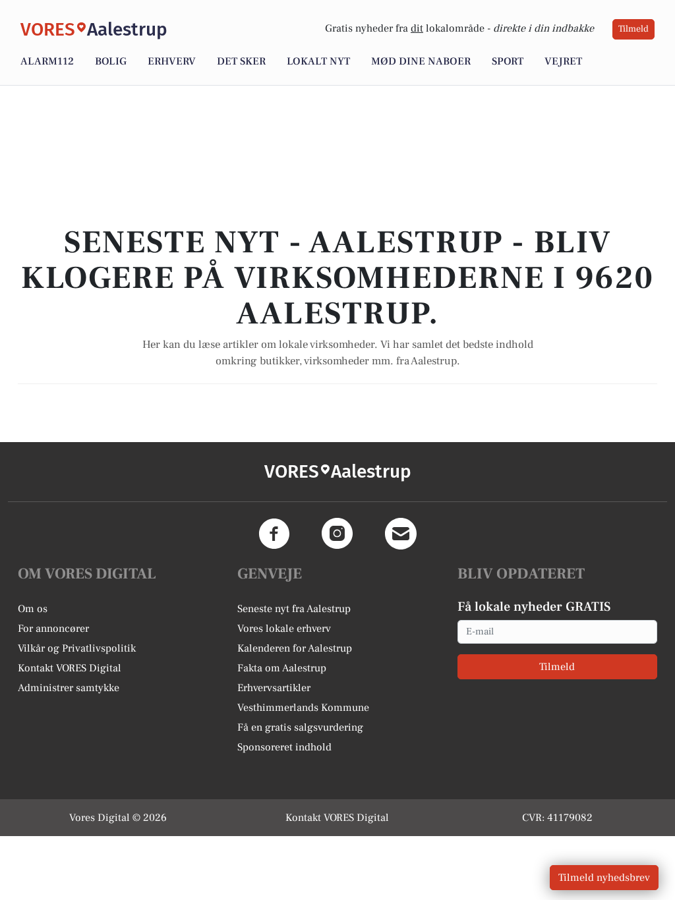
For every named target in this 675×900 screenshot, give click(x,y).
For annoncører (53, 628)
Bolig (111, 61)
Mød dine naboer (421, 61)
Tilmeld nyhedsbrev (604, 877)
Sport (507, 61)
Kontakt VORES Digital (69, 668)
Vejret (563, 61)
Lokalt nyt (318, 61)
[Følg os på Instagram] (337, 533)
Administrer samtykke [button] (68, 687)
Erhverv (172, 61)
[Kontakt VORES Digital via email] (401, 533)
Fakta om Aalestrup (281, 668)
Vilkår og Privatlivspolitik (77, 648)
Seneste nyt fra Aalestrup (294, 608)
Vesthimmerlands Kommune (303, 707)
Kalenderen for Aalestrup (294, 648)
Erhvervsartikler (273, 687)
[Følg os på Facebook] (274, 533)
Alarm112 (47, 61)
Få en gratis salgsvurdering (300, 727)
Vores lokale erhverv (284, 628)
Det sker (241, 61)
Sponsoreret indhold (284, 747)
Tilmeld (633, 29)
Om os (32, 608)
